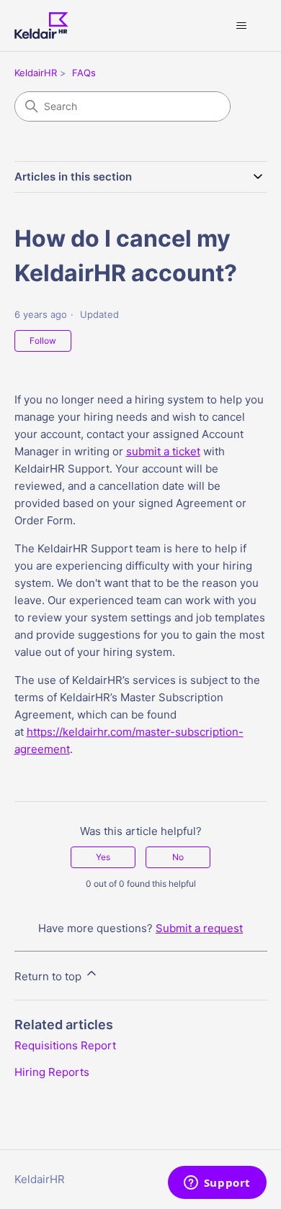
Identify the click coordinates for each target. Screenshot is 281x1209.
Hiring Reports (51, 1072)
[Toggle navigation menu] (241, 25)
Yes (103, 857)
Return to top (49, 976)
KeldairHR (35, 72)
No (178, 857)
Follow (43, 340)
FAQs (84, 72)
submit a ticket (163, 451)
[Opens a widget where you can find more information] (217, 1184)
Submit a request (199, 928)
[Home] (41, 25)
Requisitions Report (65, 1045)
